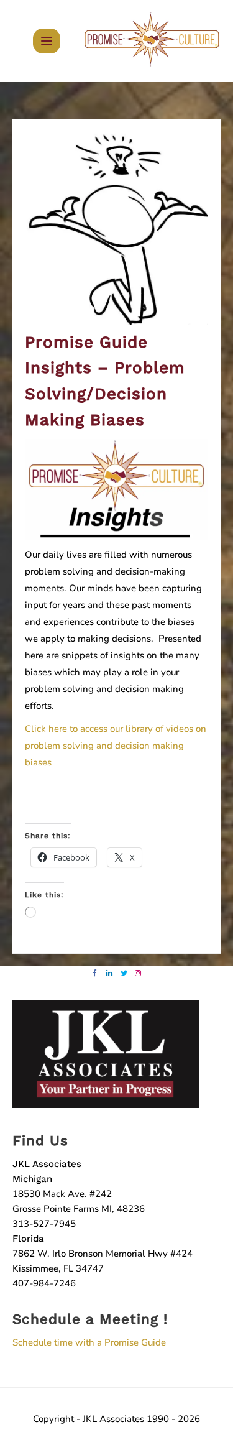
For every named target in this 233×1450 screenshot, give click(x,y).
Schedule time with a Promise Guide (89, 1342)
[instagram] (138, 973)
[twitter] (124, 973)
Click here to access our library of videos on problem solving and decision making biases (115, 746)
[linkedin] (109, 973)
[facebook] (95, 973)
